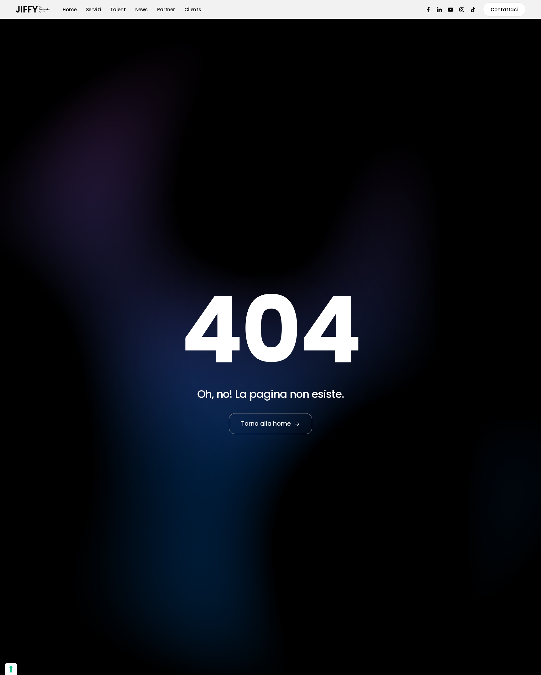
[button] (270, 424)
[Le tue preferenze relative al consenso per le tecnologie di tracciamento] (11, 669)
